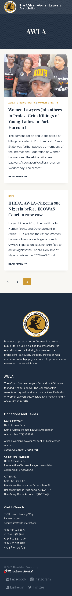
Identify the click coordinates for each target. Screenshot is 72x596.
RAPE (11, 196)
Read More (17, 176)
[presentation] (36, 75)
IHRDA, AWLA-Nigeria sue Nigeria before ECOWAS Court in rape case (34, 208)
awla (11, 103)
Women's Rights (48, 103)
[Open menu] (64, 7)
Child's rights (26, 103)
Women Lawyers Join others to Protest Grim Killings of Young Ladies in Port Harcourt (35, 118)
